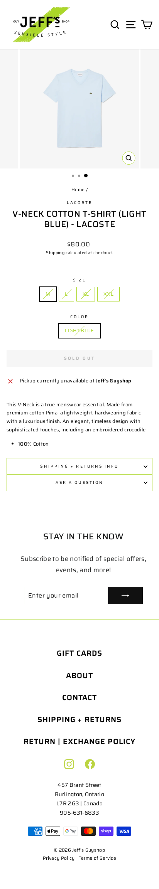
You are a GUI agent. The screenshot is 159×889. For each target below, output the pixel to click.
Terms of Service (97, 858)
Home (78, 189)
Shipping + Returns (79, 720)
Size (79, 280)
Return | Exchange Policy (79, 742)
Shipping (55, 252)
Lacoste (79, 202)
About (79, 676)
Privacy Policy (59, 858)
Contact (79, 698)
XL (86, 294)
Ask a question (79, 482)
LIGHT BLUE (79, 331)
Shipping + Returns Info (79, 466)
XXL (108, 294)
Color (79, 316)
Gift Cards (79, 653)
